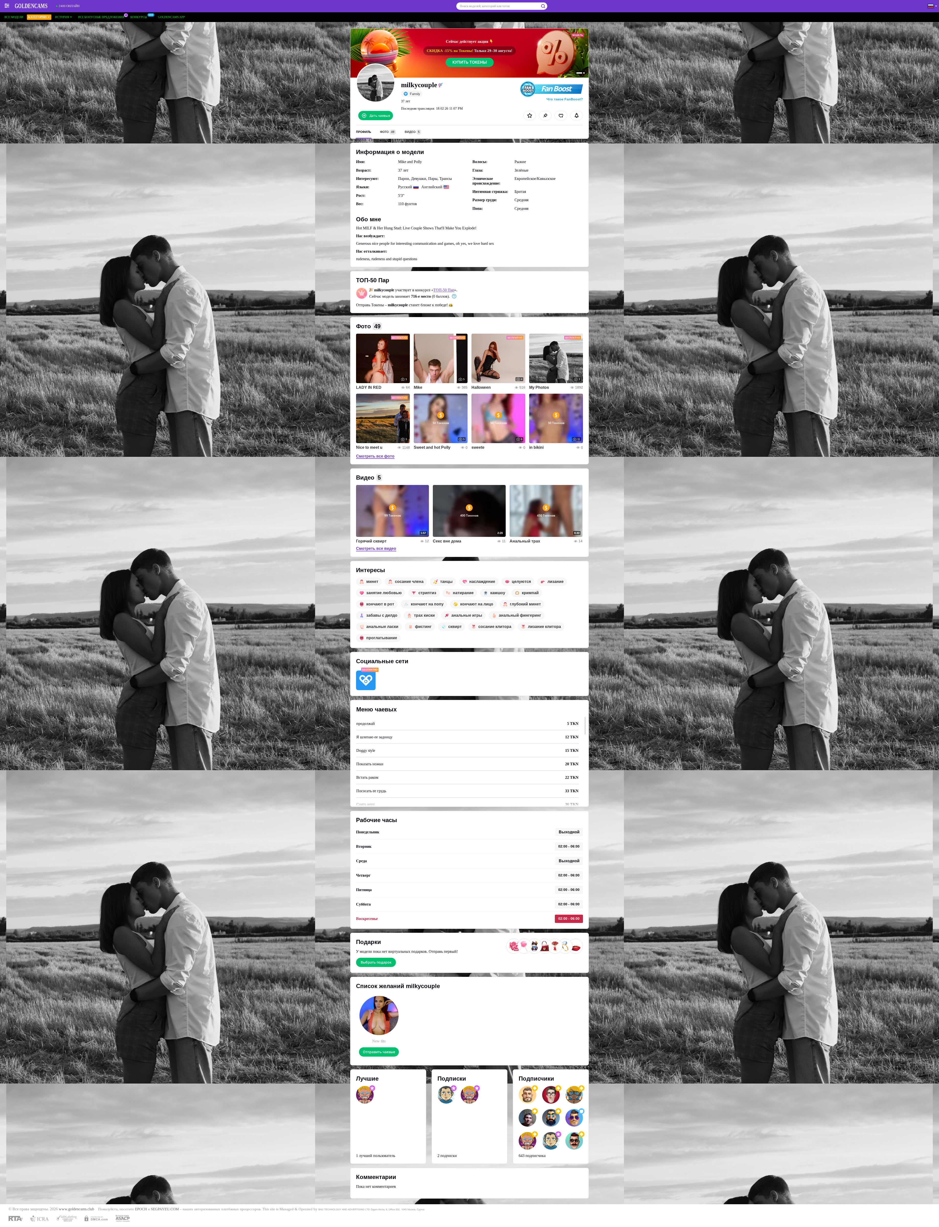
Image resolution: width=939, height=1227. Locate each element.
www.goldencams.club (76, 1209)
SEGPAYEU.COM (165, 1209)
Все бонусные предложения (101, 17)
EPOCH (141, 1209)
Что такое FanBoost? (565, 99)
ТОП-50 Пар (443, 290)
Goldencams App (171, 17)
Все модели (13, 17)
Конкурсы (138, 17)
